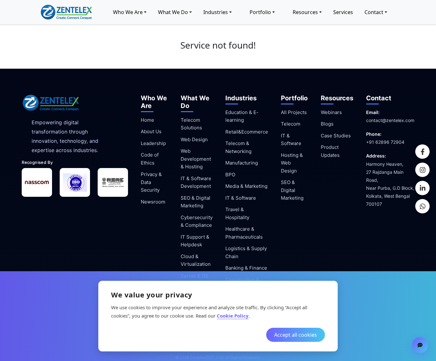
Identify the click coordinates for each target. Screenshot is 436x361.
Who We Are (128, 12)
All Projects (294, 112)
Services (343, 12)
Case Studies (336, 136)
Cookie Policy (233, 315)
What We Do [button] (173, 12)
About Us (151, 131)
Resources (305, 12)
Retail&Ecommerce (246, 132)
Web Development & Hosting (196, 159)
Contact (374, 12)
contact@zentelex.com (390, 120)
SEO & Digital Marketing (292, 190)
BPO (230, 175)
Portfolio (260, 12)
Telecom (290, 124)
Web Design (194, 139)
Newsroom (153, 202)
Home (147, 120)
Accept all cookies (295, 334)
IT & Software (240, 198)
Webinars (331, 112)
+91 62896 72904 (385, 142)
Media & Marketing (246, 186)
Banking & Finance (246, 268)
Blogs (327, 124)
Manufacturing (241, 163)
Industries (215, 12)
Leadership (153, 143)
